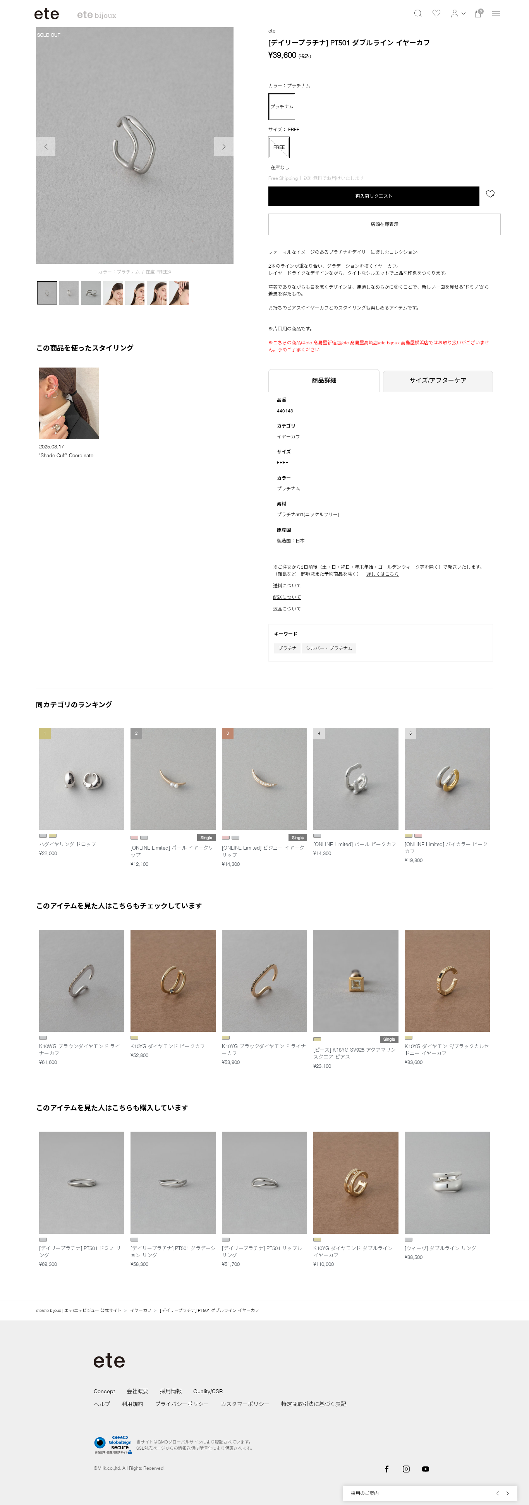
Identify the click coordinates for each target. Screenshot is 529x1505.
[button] (457, 13)
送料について (287, 585)
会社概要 (137, 1391)
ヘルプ (102, 1404)
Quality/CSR (208, 1391)
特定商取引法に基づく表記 (313, 1404)
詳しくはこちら (382, 574)
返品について (287, 609)
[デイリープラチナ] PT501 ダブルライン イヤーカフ (209, 1310)
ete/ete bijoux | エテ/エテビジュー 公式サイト (79, 1310)
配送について (287, 597)
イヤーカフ (288, 437)
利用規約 (132, 1404)
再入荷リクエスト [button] (374, 196)
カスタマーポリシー (245, 1404)
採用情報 (171, 1391)
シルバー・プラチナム (329, 648)
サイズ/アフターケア (438, 380)
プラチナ (287, 648)
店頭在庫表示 (384, 224)
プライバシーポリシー (182, 1404)
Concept (104, 1391)
